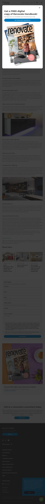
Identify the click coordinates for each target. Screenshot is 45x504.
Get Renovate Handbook (22, 20)
